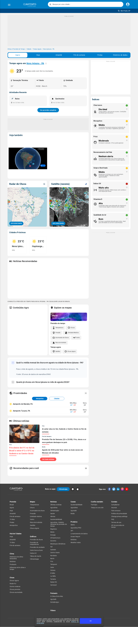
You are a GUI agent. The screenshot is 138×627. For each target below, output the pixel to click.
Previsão (13, 502)
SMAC (73, 525)
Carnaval (53, 585)
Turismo (53, 579)
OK (91, 621)
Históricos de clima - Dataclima (17, 557)
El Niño (52, 573)
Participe (94, 505)
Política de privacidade (119, 513)
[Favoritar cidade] (46, 63)
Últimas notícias (56, 505)
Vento (78, 337)
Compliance (115, 505)
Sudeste (53, 549)
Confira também (97, 502)
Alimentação (54, 510)
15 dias (99, 55)
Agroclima (53, 507)
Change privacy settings (119, 516)
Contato (114, 502)
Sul (51, 547)
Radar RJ (13, 583)
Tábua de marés (35, 556)
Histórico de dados (120, 55)
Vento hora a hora (36, 550)
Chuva (73, 327)
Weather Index (76, 542)
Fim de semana (79, 55)
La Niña (53, 576)
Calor (52, 567)
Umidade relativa (36, 516)
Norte (52, 558)
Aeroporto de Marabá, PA (23, 404)
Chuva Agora (71, 351)
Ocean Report (75, 536)
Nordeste (53, 555)
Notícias (53, 502)
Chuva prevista (15, 589)
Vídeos (53, 610)
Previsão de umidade (37, 547)
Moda (52, 532)
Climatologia (34, 559)
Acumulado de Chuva (62, 337)
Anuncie (114, 507)
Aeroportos (39, 398)
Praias (12, 522)
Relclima (13, 561)
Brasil (12, 505)
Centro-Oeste (55, 552)
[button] (124, 11)
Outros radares (15, 586)
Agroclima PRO (76, 528)
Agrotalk (53, 599)
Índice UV (33, 553)
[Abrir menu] (9, 4)
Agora (17, 55)
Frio (51, 561)
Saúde (52, 513)
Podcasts (13, 564)
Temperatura (59, 327)
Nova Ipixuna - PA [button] (35, 63)
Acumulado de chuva (37, 510)
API (72, 531)
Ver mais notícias (48, 459)
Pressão (58, 332)
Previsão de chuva (36, 539)
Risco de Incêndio (61, 342)
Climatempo (63, 489)
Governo (53, 541)
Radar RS (53, 582)
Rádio (73, 513)
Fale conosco (116, 510)
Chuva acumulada (16, 592)
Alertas (52, 516)
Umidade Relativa (73, 332)
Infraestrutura (55, 538)
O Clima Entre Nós (56, 596)
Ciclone (52, 570)
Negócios (53, 529)
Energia (53, 535)
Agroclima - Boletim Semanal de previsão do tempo (58, 524)
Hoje (38, 55)
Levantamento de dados (79, 533)
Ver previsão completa (48, 110)
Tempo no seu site (97, 507)
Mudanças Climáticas (57, 544)
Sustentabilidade (56, 519)
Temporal (53, 564)
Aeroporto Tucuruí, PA (21, 411)
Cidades (56, 398)
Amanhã (59, 55)
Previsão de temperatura (34, 543)
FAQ (112, 519)
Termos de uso (116, 522)
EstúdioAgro (54, 602)
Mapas (32, 502)
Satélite (58, 351)
